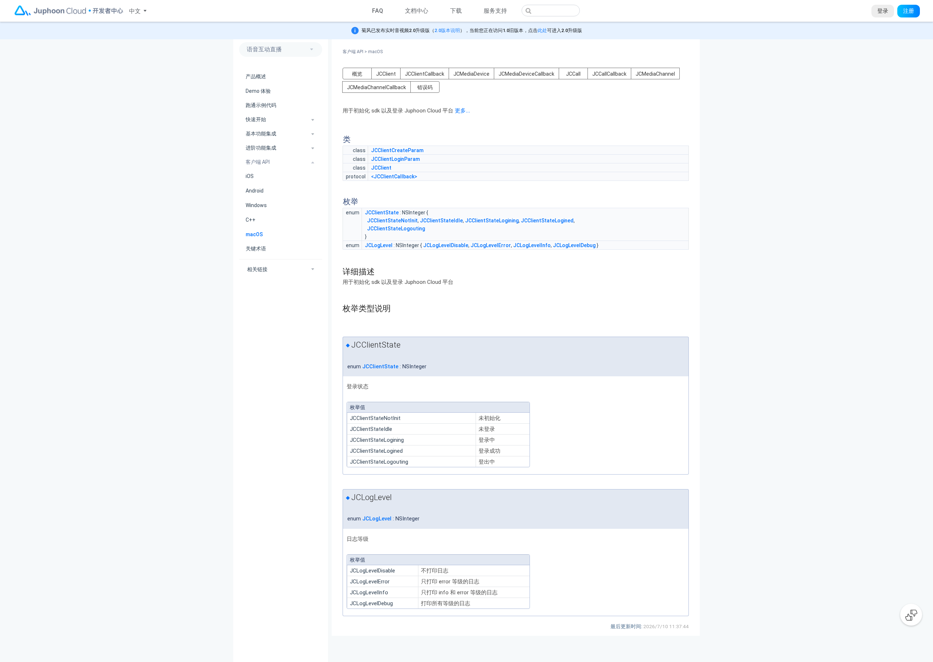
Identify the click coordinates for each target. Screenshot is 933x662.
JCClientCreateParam (397, 150)
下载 (456, 10)
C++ (250, 220)
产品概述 (256, 76)
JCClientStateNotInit (392, 220)
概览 (357, 74)
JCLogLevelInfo (532, 245)
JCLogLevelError (491, 245)
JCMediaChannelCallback (376, 87)
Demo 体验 (258, 91)
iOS (250, 176)
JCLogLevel (379, 245)
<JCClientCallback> (394, 176)
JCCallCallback (609, 74)
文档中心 (416, 10)
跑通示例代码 (261, 105)
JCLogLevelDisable (445, 245)
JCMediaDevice (471, 74)
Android (254, 191)
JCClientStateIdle (441, 220)
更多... (462, 110)
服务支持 (495, 10)
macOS (254, 234)
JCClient (386, 74)
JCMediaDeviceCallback (526, 74)
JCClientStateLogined (547, 220)
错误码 (425, 87)
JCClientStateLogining (492, 220)
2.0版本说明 (447, 30)
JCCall (573, 74)
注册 (908, 11)
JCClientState (382, 212)
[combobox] (551, 10)
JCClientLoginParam (395, 159)
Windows (256, 205)
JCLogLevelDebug (574, 245)
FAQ (377, 10)
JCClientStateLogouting (396, 228)
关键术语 (256, 249)
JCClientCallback (424, 74)
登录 (882, 11)
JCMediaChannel (655, 74)
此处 (542, 30)
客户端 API (355, 51)
